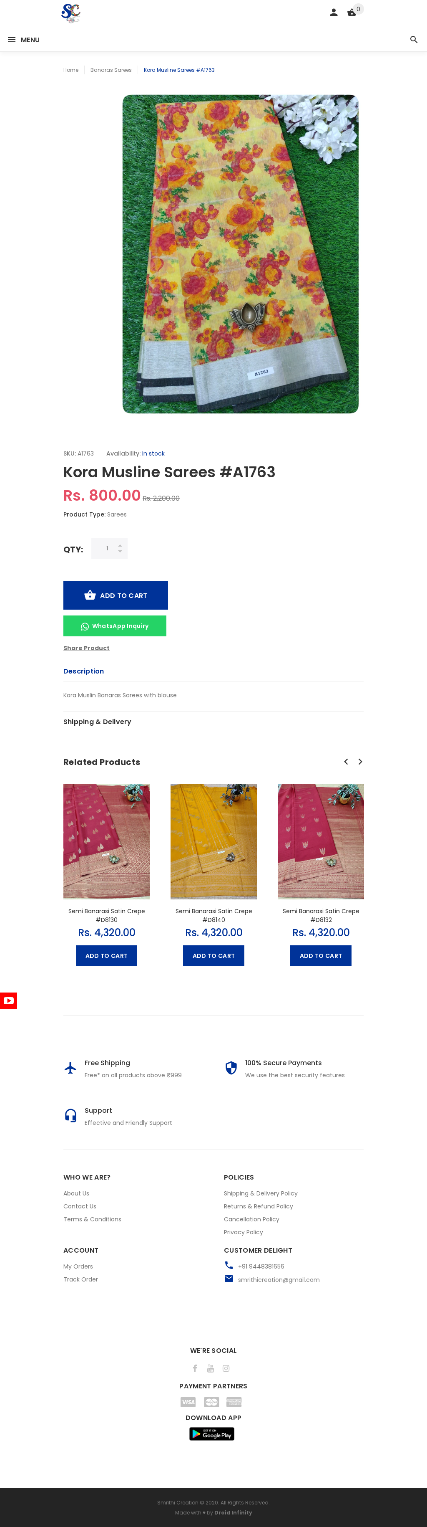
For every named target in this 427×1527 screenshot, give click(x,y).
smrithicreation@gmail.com (279, 1280)
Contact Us (79, 1206)
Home (70, 69)
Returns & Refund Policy (258, 1206)
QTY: (73, 549)
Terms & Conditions (92, 1219)
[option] (106, 871)
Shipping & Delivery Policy (261, 1193)
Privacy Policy (243, 1232)
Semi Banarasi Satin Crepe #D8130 (106, 915)
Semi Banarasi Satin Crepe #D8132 (321, 915)
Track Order (80, 1279)
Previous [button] (346, 761)
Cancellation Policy (251, 1219)
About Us (76, 1193)
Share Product (86, 648)
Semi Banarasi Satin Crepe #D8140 (214, 915)
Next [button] (360, 761)
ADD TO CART (123, 595)
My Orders (78, 1266)
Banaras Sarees (111, 69)
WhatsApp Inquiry (120, 626)
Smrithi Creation (177, 1502)
